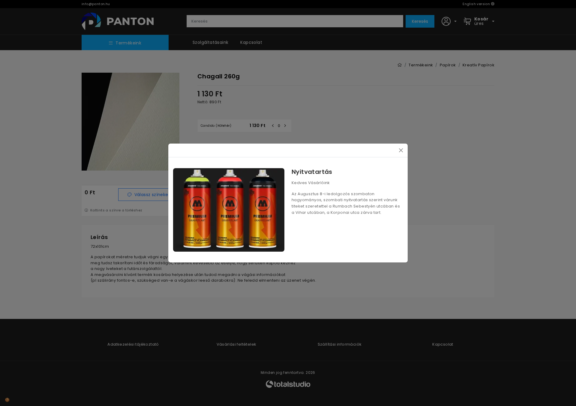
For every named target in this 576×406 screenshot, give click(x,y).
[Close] (401, 150)
